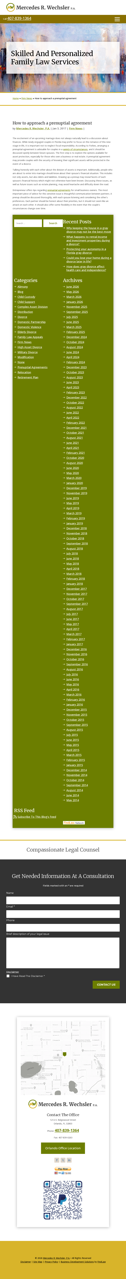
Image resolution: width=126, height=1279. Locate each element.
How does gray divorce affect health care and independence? (86, 268)
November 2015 (76, 714)
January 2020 (74, 483)
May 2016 (72, 684)
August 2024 (74, 347)
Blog (20, 292)
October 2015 (75, 720)
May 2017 (72, 624)
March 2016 (73, 694)
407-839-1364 (19, 18)
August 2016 (74, 669)
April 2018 (72, 568)
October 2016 (75, 659)
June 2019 (72, 498)
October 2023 (75, 372)
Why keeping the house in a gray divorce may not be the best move (88, 230)
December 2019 (76, 488)
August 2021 (74, 438)
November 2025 (76, 307)
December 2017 (76, 589)
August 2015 (74, 730)
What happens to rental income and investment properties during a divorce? (88, 240)
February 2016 (75, 699)
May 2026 (72, 292)
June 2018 (72, 558)
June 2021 (72, 443)
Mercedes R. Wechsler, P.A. (33, 128)
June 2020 (72, 468)
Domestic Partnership (32, 322)
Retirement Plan (28, 377)
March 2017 (73, 634)
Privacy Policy (51, 1261)
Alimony (23, 286)
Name (10, 893)
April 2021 (72, 448)
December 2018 (76, 528)
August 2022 (74, 407)
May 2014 (72, 800)
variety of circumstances (75, 149)
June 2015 (72, 740)
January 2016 (74, 704)
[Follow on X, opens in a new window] (63, 1160)
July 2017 (72, 614)
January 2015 (74, 765)
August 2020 (74, 463)
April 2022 (72, 417)
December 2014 (76, 770)
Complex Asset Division (33, 307)
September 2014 (77, 785)
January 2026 (74, 302)
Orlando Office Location (63, 1148)
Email (10, 906)
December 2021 (76, 428)
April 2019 (72, 508)
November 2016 (76, 654)
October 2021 (75, 432)
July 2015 (72, 735)
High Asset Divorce (30, 347)
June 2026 (72, 286)
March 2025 (73, 327)
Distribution (25, 312)
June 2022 (72, 412)
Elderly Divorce (27, 332)
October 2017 (75, 599)
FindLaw (101, 1261)
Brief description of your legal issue (27, 933)
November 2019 (76, 493)
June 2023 (72, 382)
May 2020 (72, 473)
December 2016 (76, 649)
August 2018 (74, 548)
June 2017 (72, 619)
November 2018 (76, 533)
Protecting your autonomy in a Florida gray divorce (86, 251)
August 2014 (74, 790)
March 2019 (73, 513)
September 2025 (77, 312)
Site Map (37, 1261)
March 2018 (73, 574)
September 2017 (77, 604)
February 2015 (75, 760)
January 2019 (74, 523)
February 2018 (75, 578)
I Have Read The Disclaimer (28, 976)
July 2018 (72, 553)
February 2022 (75, 422)
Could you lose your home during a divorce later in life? (88, 259)
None (21, 362)
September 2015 (77, 725)
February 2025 (75, 332)
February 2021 (75, 453)
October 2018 (75, 538)
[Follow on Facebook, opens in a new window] (56, 1160)
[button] (117, 19)
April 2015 (72, 750)
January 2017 (74, 644)
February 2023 (75, 392)
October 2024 (75, 342)
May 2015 (72, 745)
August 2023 (74, 377)
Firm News (76, 128)
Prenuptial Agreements (32, 367)
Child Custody (26, 297)
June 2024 (72, 352)
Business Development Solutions (77, 1261)
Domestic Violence (29, 327)
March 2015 (73, 755)
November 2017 (76, 594)
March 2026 (73, 297)
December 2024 (76, 337)
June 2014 (72, 795)
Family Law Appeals (30, 337)
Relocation (24, 372)
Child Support (26, 302)
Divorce (22, 317)
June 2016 (72, 679)
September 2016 (77, 664)
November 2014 (76, 775)
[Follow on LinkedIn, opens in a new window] (69, 1160)
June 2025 (72, 322)
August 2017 (74, 609)
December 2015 (76, 709)
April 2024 (72, 357)
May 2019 (72, 503)
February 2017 (75, 639)
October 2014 (75, 780)
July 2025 (72, 317)
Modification (26, 357)
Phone (10, 920)
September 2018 (77, 543)
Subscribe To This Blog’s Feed (37, 817)
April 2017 (72, 629)
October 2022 (75, 402)
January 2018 (74, 584)
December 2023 (76, 367)
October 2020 (75, 458)
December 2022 (76, 397)
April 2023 (72, 387)
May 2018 (72, 563)
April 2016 (72, 689)
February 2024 (75, 362)
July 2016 (72, 674)
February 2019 (75, 518)
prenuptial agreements (58, 190)
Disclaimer (12, 971)
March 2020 (73, 478)
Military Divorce (28, 352)
